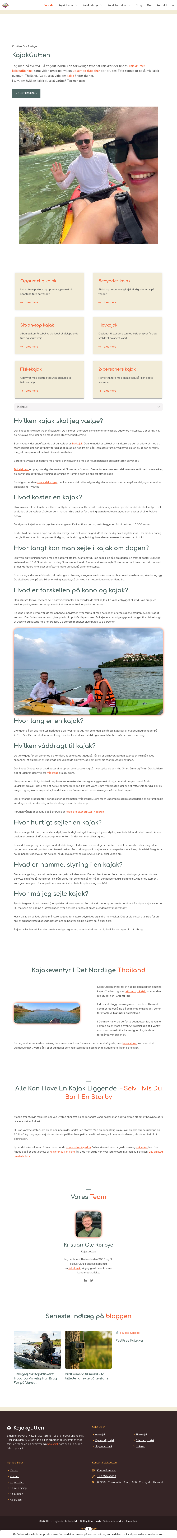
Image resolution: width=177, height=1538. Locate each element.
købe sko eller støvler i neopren (85, 812)
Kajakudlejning (18, 1488)
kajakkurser (137, 66)
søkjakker (142, 1147)
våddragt (53, 773)
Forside (49, 5)
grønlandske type (46, 482)
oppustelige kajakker (78, 1147)
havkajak (77, 443)
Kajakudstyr (90, 5)
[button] (173, 5)
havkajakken (130, 1043)
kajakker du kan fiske (62, 1152)
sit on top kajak (135, 991)
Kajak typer (65, 5)
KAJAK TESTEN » (26, 93)
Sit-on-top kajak (37, 325)
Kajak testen (17, 1482)
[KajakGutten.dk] (5, 5)
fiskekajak (74, 1268)
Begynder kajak (114, 281)
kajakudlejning (22, 71)
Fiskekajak (31, 369)
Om (149, 5)
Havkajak (108, 325)
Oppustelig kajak (38, 281)
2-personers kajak (117, 369)
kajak (70, 76)
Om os (14, 1470)
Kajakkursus (16, 1494)
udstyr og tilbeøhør (86, 71)
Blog (139, 5)
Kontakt (161, 5)
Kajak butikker (117, 5)
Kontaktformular (106, 1470)
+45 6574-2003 (106, 1476)
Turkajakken (21, 469)
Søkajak (140, 1446)
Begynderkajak (103, 1446)
